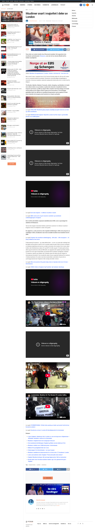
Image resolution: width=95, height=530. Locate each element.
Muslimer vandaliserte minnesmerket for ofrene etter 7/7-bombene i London (48, 452)
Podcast (32, 1)
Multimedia (16, 1)
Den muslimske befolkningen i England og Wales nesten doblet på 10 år (47, 443)
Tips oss (39, 523)
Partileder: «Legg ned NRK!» (13, 110)
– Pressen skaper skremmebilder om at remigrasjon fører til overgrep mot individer (14, 62)
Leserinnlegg (27, 1)
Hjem (27, 9)
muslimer (44, 464)
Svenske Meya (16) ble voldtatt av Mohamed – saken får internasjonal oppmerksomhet (14, 134)
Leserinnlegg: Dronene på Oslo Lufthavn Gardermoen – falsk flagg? (14, 156)
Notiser (3, 1)
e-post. (58, 505)
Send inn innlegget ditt (54, 523)
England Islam (32, 464)
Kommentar (21, 1)
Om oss (69, 523)
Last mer (12, 163)
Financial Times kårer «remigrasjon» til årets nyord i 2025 (13, 82)
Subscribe (48, 477)
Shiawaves (42, 56)
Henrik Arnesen (33, 20)
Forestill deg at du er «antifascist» (14, 147)
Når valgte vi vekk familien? (13, 125)
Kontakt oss (63, 523)
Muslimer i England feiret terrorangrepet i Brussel (41, 440)
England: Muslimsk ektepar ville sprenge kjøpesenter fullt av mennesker (47, 457)
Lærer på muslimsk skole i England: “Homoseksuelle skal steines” (45, 454)
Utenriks (11, 1)
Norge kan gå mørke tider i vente (14, 88)
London (38, 464)
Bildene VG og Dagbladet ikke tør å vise (38, 447)
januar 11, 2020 (42, 20)
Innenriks (7, 1)
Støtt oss (45, 523)
